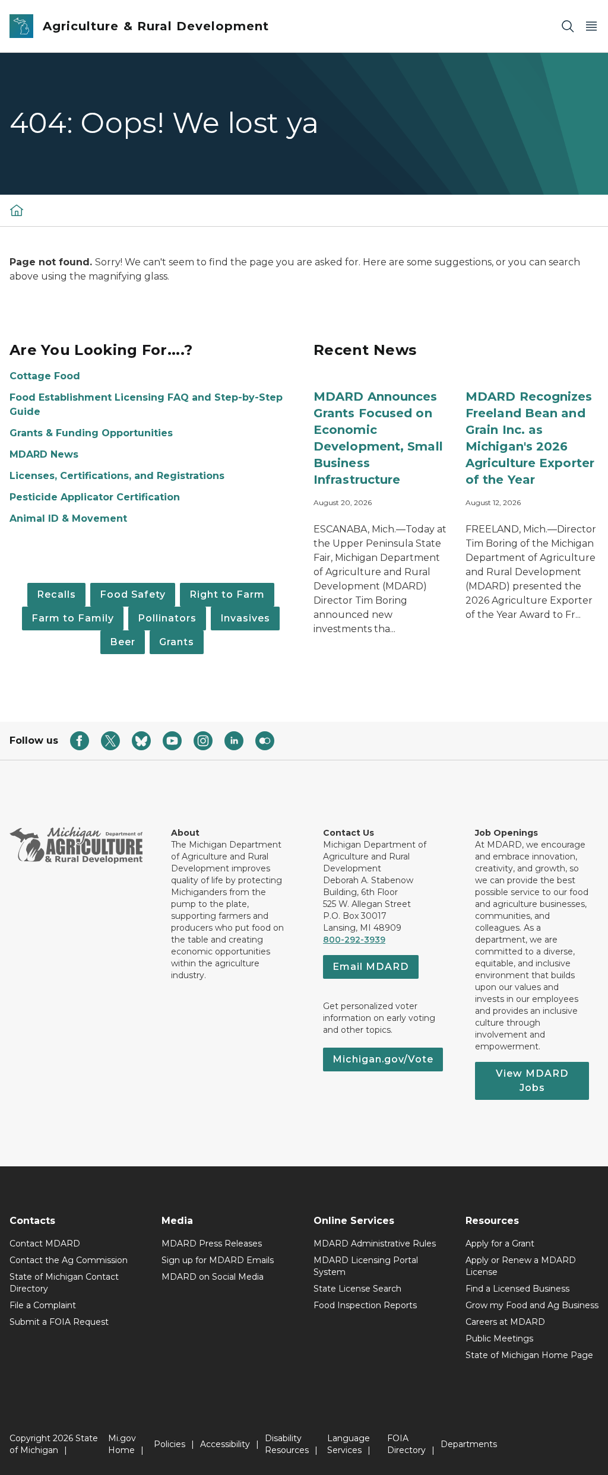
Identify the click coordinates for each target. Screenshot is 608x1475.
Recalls (56, 594)
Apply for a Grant (500, 1243)
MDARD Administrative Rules (375, 1243)
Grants (176, 642)
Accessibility (225, 1444)
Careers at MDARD (505, 1322)
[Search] (567, 26)
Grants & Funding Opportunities (91, 433)
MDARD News (44, 454)
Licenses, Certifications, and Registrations (117, 475)
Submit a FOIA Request (59, 1322)
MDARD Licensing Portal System (366, 1266)
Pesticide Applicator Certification (95, 497)
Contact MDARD (45, 1243)
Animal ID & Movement (68, 518)
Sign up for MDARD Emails (218, 1260)
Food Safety (133, 594)
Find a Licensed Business (517, 1288)
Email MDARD (370, 966)
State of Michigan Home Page (529, 1355)
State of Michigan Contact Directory (64, 1282)
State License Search (357, 1288)
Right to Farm (227, 594)
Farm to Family (72, 618)
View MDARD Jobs (532, 1080)
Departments (469, 1444)
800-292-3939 (354, 939)
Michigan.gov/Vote (382, 1059)
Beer (122, 642)
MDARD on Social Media (213, 1276)
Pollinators (167, 618)
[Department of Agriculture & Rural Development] (17, 210)
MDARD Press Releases (212, 1243)
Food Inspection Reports (365, 1305)
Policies (169, 1444)
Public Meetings (499, 1338)
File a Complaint (43, 1305)
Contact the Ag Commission (69, 1260)
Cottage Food (45, 376)
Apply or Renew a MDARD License (521, 1266)
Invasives (245, 618)
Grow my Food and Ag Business (532, 1305)
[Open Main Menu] (591, 26)
